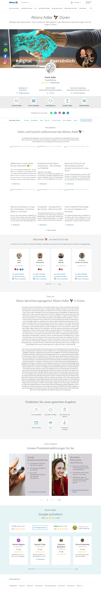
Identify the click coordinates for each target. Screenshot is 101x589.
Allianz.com (79, 585)
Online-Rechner (71, 585)
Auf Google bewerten (40, 527)
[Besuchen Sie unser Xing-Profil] (64, 113)
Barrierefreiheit (39, 585)
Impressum (22, 585)
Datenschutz (30, 585)
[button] (50, 68)
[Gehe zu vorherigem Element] (41, 284)
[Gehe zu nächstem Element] (59, 284)
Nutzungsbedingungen (50, 585)
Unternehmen (61, 585)
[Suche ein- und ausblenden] (91, 8)
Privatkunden (25, 2)
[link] (50, 102)
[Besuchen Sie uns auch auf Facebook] (55, 113)
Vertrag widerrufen (14, 579)
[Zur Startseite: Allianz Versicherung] (13, 2)
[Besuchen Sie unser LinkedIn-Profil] (68, 113)
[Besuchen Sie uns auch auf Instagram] (59, 113)
